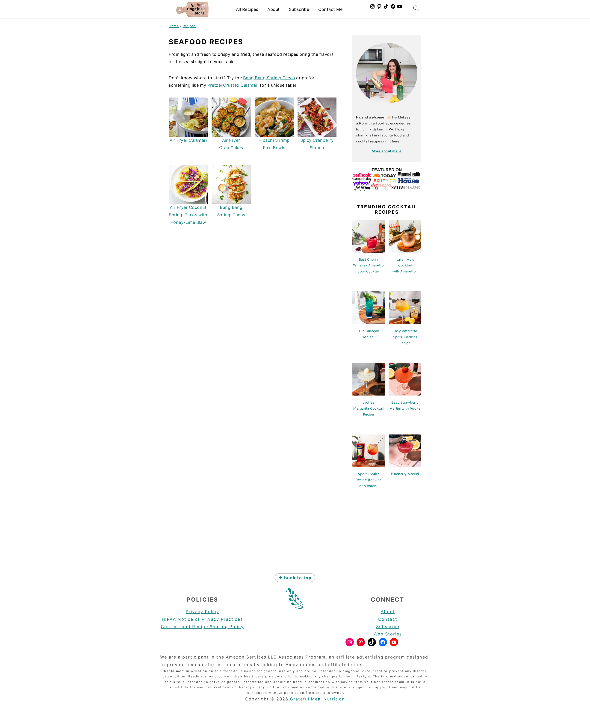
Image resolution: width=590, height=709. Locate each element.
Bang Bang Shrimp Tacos (269, 77)
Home (174, 26)
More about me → (387, 151)
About (273, 9)
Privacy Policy (202, 611)
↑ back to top (295, 577)
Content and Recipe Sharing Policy (202, 626)
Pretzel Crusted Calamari (233, 85)
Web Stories (388, 634)
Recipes (189, 26)
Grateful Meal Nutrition (317, 699)
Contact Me (330, 9)
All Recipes (247, 9)
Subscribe (299, 9)
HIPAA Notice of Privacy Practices (202, 619)
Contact (387, 619)
